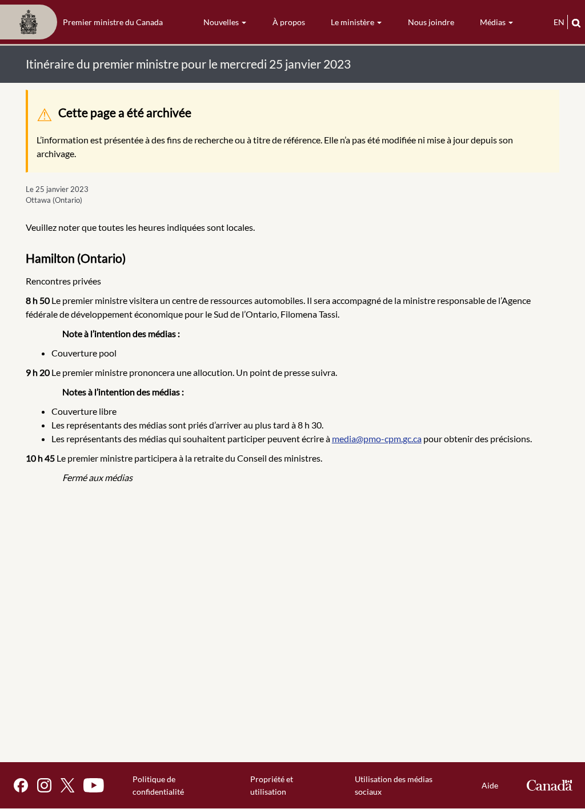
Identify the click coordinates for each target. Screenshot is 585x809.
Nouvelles (222, 22)
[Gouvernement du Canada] (549, 785)
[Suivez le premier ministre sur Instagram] (44, 785)
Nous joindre (431, 22)
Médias (493, 22)
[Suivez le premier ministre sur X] (67, 785)
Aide (490, 785)
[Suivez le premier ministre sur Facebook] (21, 785)
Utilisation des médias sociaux (393, 785)
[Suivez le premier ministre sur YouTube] (93, 785)
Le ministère (353, 22)
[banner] (84, 22)
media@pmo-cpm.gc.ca (377, 438)
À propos (289, 22)
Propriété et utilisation (271, 785)
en (559, 22)
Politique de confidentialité (158, 785)
